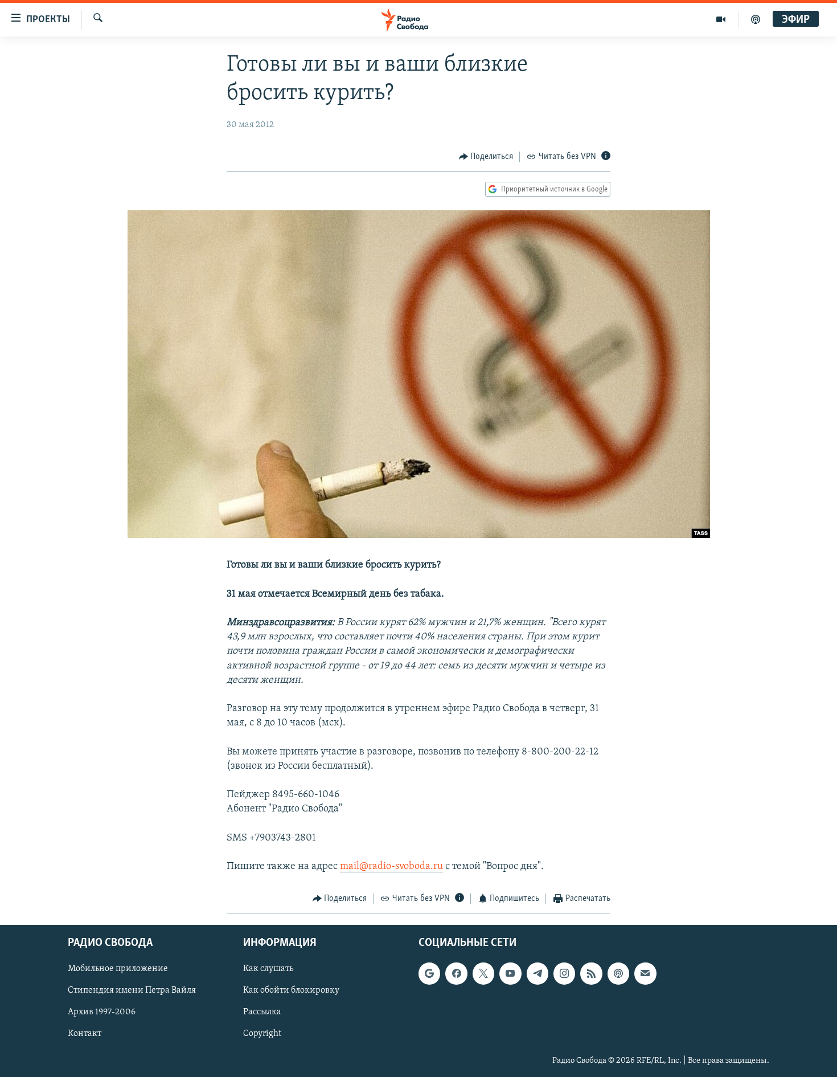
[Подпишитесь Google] (429, 973)
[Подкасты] (618, 973)
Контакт (84, 1033)
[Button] (486, 156)
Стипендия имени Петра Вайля (132, 990)
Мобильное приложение (118, 968)
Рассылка (262, 1012)
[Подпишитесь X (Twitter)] (483, 973)
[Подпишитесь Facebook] (456, 973)
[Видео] (721, 19)
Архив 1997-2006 (102, 1012)
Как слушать (268, 968)
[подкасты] (755, 19)
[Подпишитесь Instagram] (564, 973)
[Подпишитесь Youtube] (510, 973)
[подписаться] (645, 973)
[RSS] (591, 973)
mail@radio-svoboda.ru (391, 867)
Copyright (262, 1033)
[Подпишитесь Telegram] (537, 973)
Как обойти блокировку (291, 990)
